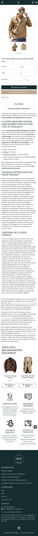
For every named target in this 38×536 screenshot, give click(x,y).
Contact (4, 497)
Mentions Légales (7, 471)
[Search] (33, 2)
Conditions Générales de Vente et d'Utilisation (16, 483)
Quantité (4, 79)
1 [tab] (18, 53)
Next (34, 24)
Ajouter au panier (11, 385)
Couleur (4, 66)
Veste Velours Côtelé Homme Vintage (28, 376)
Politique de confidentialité (10, 477)
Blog (2, 493)
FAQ (2, 490)
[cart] (36, 2)
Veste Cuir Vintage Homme (10, 376)
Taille (3, 73)
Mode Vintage (13, 533)
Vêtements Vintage (27, 333)
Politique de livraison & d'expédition (13, 474)
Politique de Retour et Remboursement (14, 480)
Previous (3, 24)
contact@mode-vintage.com (13, 509)
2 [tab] (20, 53)
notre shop (21, 517)
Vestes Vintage (6, 318)
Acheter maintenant (20, 92)
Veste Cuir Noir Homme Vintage (23, 303)
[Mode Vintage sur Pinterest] (19, 528)
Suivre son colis (6, 500)
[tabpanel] (14, 47)
